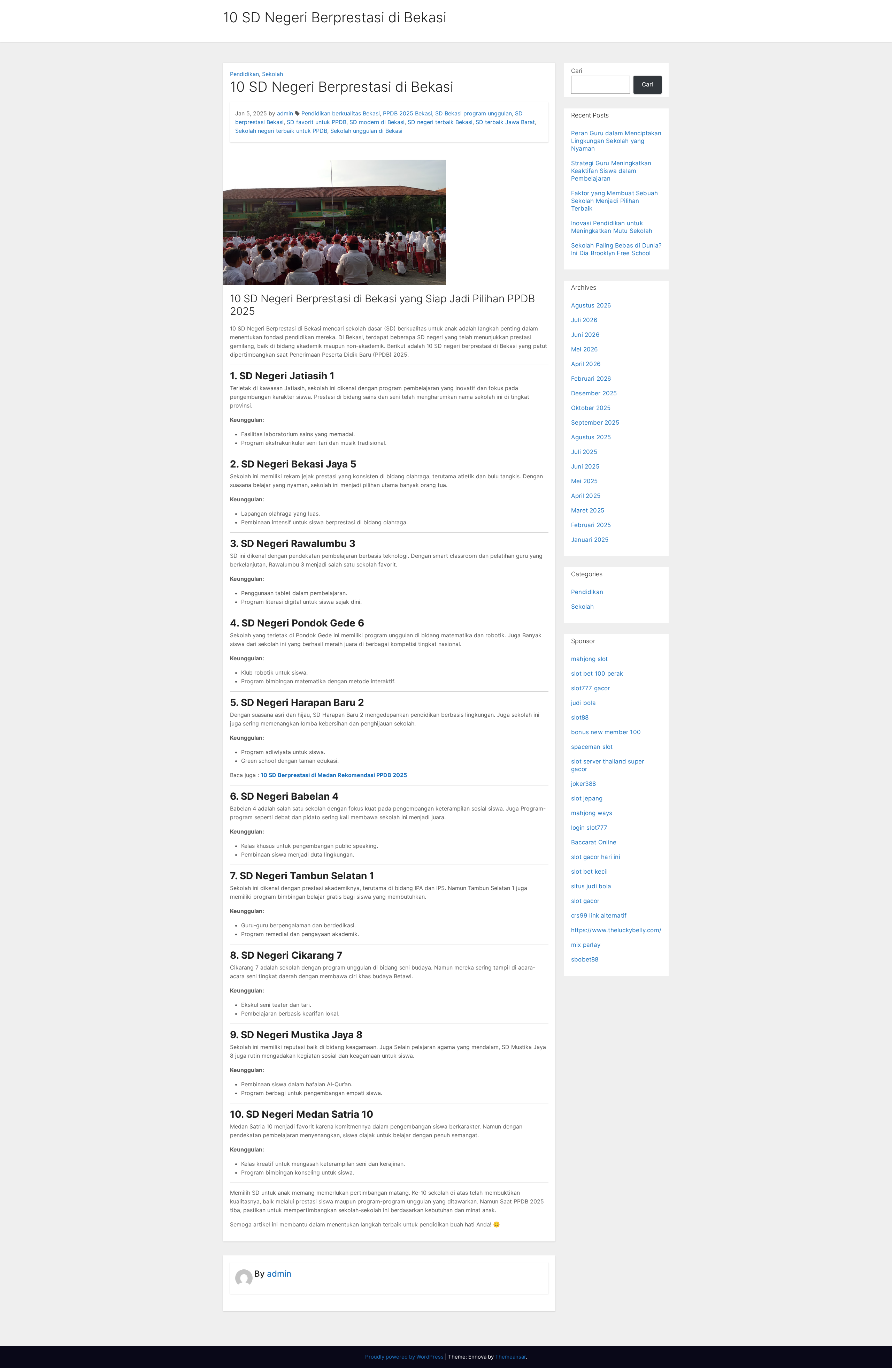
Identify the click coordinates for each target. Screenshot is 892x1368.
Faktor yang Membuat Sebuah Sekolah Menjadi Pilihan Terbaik (614, 201)
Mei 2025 (584, 481)
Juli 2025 (584, 451)
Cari (576, 70)
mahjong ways (591, 813)
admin (285, 113)
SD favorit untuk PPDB (316, 122)
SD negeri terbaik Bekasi (440, 122)
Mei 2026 (584, 349)
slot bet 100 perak (597, 673)
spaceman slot (592, 746)
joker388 (583, 783)
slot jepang (586, 798)
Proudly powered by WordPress (405, 1356)
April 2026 (586, 363)
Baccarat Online (593, 842)
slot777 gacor (590, 688)
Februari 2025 (591, 525)
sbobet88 (585, 959)
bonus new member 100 (606, 732)
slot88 (580, 717)
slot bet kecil (589, 871)
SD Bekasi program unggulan (473, 113)
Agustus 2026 (591, 305)
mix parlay (585, 944)
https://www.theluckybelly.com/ (616, 930)
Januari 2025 (589, 539)
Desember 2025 (594, 393)
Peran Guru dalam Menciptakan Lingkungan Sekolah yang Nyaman (616, 141)
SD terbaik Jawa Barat (505, 122)
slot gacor (585, 900)
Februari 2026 (591, 378)
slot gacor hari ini (595, 856)
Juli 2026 (584, 320)
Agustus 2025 (591, 437)
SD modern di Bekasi (377, 122)
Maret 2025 (587, 510)
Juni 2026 (585, 334)
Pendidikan (244, 73)
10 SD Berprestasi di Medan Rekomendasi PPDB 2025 (334, 775)
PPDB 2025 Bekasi (407, 113)
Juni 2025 (585, 466)
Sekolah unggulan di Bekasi (366, 130)
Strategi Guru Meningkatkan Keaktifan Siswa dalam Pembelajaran (611, 171)
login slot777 (589, 827)
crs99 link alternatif (598, 915)
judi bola (583, 702)
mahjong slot (589, 658)
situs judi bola (591, 886)
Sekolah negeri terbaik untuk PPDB (281, 130)
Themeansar (510, 1356)
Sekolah (272, 73)
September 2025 (595, 422)
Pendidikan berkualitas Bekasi (340, 113)
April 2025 (585, 495)
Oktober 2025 (590, 407)
